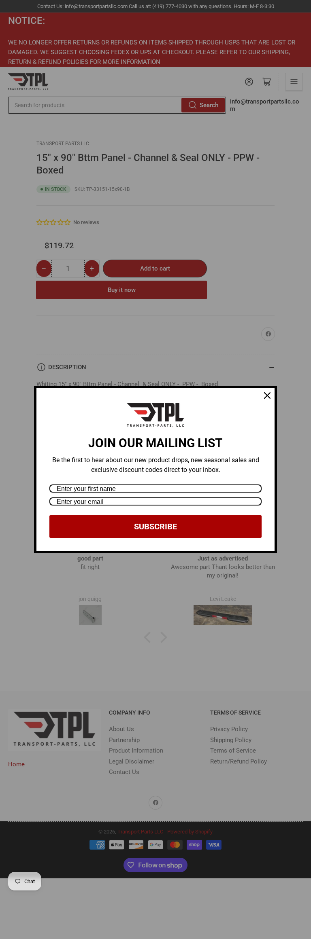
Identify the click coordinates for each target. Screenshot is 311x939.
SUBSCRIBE (155, 526)
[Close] (267, 395)
